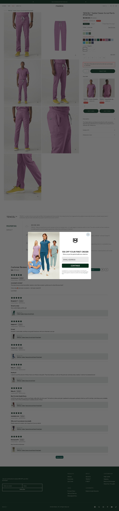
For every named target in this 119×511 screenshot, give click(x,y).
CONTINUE (75, 266)
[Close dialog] (88, 234)
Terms (63, 273)
